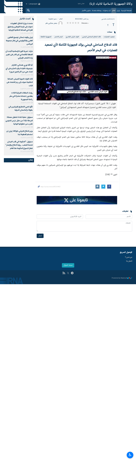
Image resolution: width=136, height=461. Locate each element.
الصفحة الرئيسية (126, 10)
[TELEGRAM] (72, 273)
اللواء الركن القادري (72, 36)
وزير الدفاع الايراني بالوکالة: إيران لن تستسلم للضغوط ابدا (19, 133)
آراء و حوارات (107, 10)
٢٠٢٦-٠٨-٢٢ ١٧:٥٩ (26, 138)
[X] (68, 273)
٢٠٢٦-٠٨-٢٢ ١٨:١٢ (26, 127)
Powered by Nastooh (119, 278)
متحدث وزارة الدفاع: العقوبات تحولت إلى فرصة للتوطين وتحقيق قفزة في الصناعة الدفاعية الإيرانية (20, 27)
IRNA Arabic (111, 4)
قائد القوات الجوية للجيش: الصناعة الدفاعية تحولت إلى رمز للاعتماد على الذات (20, 82)
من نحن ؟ (128, 257)
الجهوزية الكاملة (46, 36)
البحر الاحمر (59, 36)
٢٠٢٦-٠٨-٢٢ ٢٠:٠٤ (26, 47)
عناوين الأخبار (86, 10)
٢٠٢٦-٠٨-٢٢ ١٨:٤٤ (26, 103)
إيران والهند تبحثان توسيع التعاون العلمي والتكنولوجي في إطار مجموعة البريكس (19, 41)
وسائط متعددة (96, 10)
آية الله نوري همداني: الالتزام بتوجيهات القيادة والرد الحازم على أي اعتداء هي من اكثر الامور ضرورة (19, 68)
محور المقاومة (52, 19)
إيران (118, 10)
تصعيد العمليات (109, 36)
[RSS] (64, 273)
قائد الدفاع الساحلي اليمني (91, 36)
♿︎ (130, 454)
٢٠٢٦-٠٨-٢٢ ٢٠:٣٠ (26, 33)
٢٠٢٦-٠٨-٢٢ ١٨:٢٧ (25, 113)
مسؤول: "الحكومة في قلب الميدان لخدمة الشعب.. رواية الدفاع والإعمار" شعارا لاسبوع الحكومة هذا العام (19, 145)
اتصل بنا (129, 261)
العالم (113, 10)
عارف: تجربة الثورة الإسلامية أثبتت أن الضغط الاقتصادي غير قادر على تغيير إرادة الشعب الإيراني (19, 55)
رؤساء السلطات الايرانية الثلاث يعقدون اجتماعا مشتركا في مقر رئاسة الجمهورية (21, 96)
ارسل (40, 235)
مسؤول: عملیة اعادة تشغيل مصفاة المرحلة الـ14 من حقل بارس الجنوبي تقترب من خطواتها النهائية (19, 121)
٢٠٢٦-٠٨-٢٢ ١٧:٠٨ (25, 151)
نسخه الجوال (68, 265)
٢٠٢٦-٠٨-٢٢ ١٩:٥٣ (26, 61)
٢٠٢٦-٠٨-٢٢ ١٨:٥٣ (25, 89)
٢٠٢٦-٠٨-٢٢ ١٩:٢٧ (26, 75)
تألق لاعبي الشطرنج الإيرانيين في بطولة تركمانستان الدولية (20, 108)
